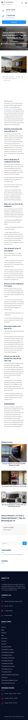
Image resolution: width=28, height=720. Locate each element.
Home (2, 635)
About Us (3, 627)
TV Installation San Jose (7, 669)
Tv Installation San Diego (7, 663)
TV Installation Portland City (7, 657)
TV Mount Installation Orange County (10, 674)
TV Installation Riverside (7, 660)
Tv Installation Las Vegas (7, 649)
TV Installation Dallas (6, 646)
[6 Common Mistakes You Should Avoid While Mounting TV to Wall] (14, 453)
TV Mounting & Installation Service (9, 680)
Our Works (3, 641)
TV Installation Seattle (6, 671)
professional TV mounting (10, 109)
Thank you (3, 643)
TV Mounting (4, 677)
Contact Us (4, 632)
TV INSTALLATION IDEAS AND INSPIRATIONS (12, 554)
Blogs (2, 630)
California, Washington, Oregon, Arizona (13, 601)
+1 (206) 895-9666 (10, 15)
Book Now (14, 22)
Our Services (4, 638)
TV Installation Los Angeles (7, 652)
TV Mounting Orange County (8, 683)
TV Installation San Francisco (8, 666)
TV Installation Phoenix (6, 655)
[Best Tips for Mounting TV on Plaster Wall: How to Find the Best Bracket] (14, 497)
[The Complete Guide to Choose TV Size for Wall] (14, 477)
